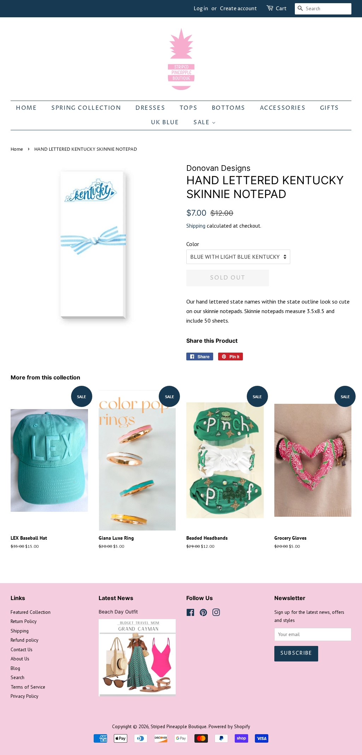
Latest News (116, 597)
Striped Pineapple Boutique (178, 726)
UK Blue (165, 122)
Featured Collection (31, 612)
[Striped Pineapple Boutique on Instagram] (216, 614)
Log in (201, 8)
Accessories (283, 108)
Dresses (150, 108)
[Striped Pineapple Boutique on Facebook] (190, 614)
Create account (238, 8)
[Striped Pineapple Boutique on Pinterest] (203, 614)
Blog (15, 668)
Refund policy (24, 640)
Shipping (195, 225)
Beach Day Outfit (118, 612)
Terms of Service (28, 687)
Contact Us (22, 649)
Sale (202, 122)
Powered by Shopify (229, 726)
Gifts (329, 108)
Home (26, 108)
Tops (188, 108)
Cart (281, 8)
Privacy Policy (24, 696)
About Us (20, 658)
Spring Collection (86, 108)
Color (192, 243)
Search (17, 677)
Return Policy (23, 621)
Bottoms (228, 108)
